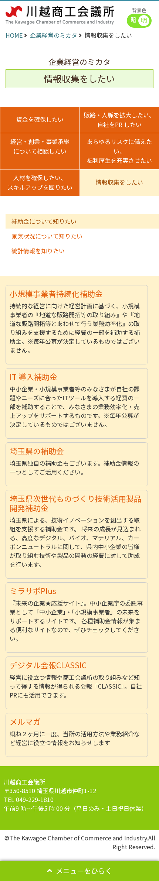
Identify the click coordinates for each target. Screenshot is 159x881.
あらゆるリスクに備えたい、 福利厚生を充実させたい (119, 151)
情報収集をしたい (119, 182)
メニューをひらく (84, 870)
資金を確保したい (40, 119)
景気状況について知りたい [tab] (46, 236)
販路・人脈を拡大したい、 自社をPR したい (119, 119)
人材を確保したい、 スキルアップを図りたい (39, 182)
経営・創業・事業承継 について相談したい (40, 146)
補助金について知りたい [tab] (44, 221)
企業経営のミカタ (53, 35)
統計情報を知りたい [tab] (38, 250)
